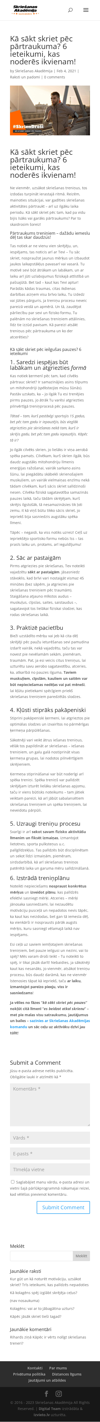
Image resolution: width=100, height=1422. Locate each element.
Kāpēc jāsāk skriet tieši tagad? (35, 1316)
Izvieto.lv (42, 1414)
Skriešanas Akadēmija (34, 70)
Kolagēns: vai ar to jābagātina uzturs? (42, 1308)
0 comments (54, 77)
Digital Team (50, 1408)
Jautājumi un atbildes (47, 1380)
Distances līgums (67, 1374)
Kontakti (35, 1368)
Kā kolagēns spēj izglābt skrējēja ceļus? (43, 1292)
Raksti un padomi (25, 77)
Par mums (58, 1368)
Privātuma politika (29, 1374)
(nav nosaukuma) (24, 1300)
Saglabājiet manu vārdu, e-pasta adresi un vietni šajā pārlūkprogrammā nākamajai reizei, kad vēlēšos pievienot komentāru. (50, 1188)
